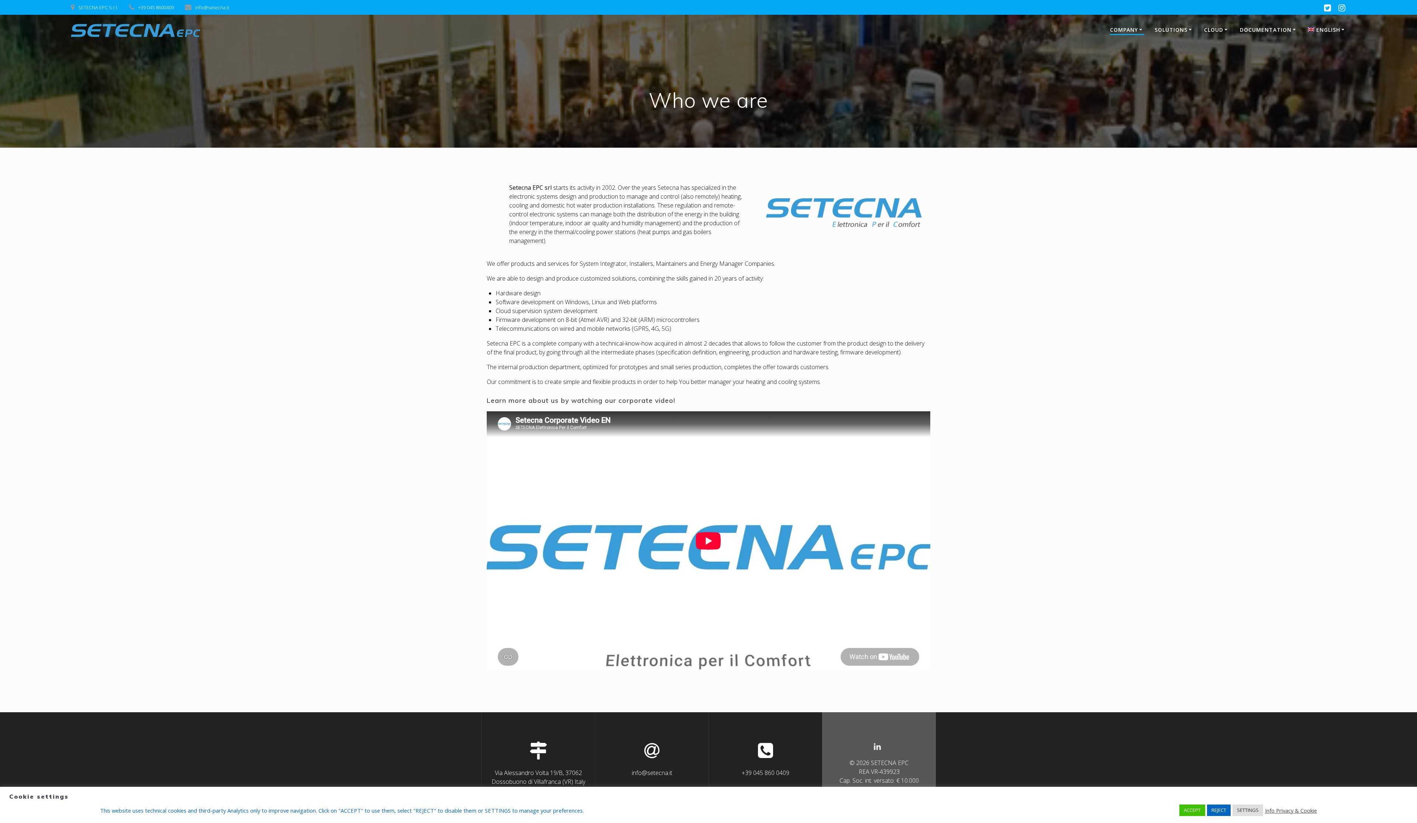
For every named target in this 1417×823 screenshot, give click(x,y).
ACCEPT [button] (1192, 810)
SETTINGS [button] (1248, 810)
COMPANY (1124, 29)
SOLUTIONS (1171, 29)
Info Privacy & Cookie (1291, 810)
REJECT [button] (1218, 810)
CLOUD (1213, 29)
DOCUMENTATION (1266, 29)
